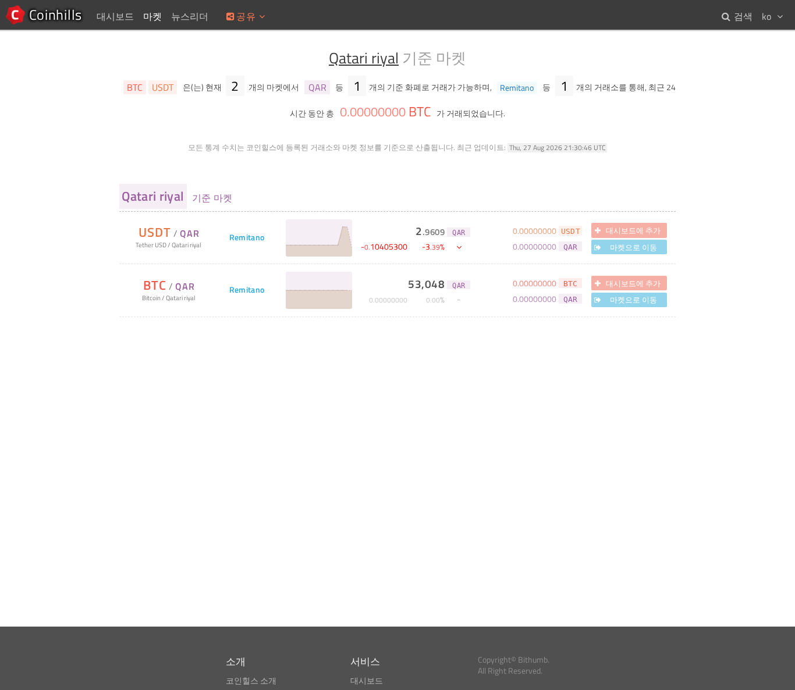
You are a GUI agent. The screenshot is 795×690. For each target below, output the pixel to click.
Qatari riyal (364, 58)
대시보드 (366, 680)
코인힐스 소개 (251, 680)
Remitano (246, 238)
